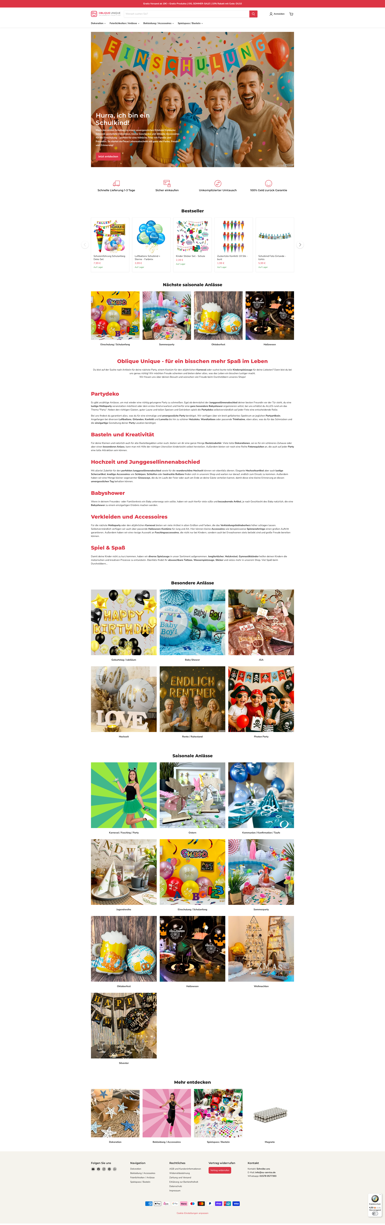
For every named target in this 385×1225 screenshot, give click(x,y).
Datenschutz (175, 1186)
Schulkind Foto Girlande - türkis (272, 257)
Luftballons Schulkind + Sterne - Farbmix (147, 257)
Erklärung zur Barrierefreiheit (183, 1181)
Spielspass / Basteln (189, 23)
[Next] (300, 244)
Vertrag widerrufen (219, 1170)
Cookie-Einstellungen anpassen (192, 1213)
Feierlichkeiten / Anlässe (124, 23)
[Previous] (85, 244)
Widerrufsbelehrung (179, 1173)
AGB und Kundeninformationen (185, 1168)
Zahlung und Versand (180, 1177)
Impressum (174, 1190)
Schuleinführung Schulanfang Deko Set (109, 257)
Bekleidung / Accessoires (157, 23)
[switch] (375, 1213)
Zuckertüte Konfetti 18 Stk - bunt (232, 257)
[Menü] (380, 1195)
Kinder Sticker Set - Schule (190, 256)
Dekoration (97, 23)
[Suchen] (253, 14)
